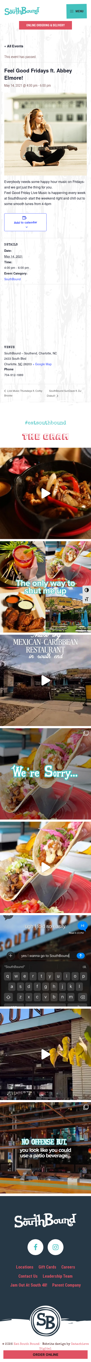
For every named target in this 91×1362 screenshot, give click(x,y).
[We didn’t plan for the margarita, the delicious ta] (45, 587)
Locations (24, 1267)
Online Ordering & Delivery (45, 25)
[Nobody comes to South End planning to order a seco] (45, 493)
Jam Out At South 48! (28, 1285)
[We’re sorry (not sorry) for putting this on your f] (45, 774)
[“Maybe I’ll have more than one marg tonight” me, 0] (45, 961)
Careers (68, 1267)
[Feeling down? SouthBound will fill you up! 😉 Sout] (45, 1054)
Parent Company (66, 1285)
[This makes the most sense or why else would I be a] (45, 867)
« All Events (13, 46)
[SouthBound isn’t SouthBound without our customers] (45, 680)
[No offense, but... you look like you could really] (45, 1148)
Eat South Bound (22, 11)
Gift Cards (47, 1267)
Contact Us (28, 1276)
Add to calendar (25, 222)
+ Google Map (42, 364)
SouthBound (12, 279)
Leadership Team (58, 1276)
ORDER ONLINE (45, 1354)
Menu (79, 11)
